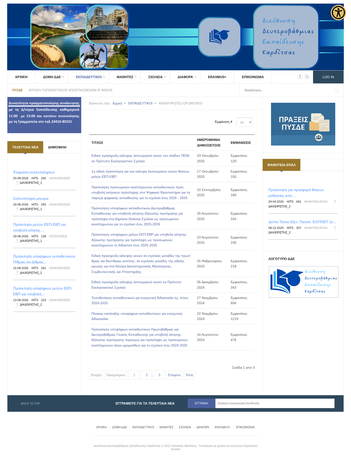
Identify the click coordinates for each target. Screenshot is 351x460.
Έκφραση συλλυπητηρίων (34, 172)
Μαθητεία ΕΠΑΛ (316, 201)
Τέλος (189, 375)
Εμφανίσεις (241, 143)
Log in (328, 77)
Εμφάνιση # (223, 122)
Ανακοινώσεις (59, 178)
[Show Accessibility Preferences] (338, 12)
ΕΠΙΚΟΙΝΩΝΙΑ (253, 77)
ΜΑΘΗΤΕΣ (125, 77)
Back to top (30, 403)
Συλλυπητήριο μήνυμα (30, 198)
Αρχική (117, 103)
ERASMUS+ (217, 77)
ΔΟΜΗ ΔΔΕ (52, 77)
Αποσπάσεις (58, 236)
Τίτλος (97, 143)
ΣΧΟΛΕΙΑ (155, 77)
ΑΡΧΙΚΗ (21, 77)
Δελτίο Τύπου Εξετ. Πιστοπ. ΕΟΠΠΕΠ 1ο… (302, 222)
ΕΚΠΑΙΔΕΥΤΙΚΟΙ (89, 77)
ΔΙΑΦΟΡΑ (185, 77)
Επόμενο (174, 375)
